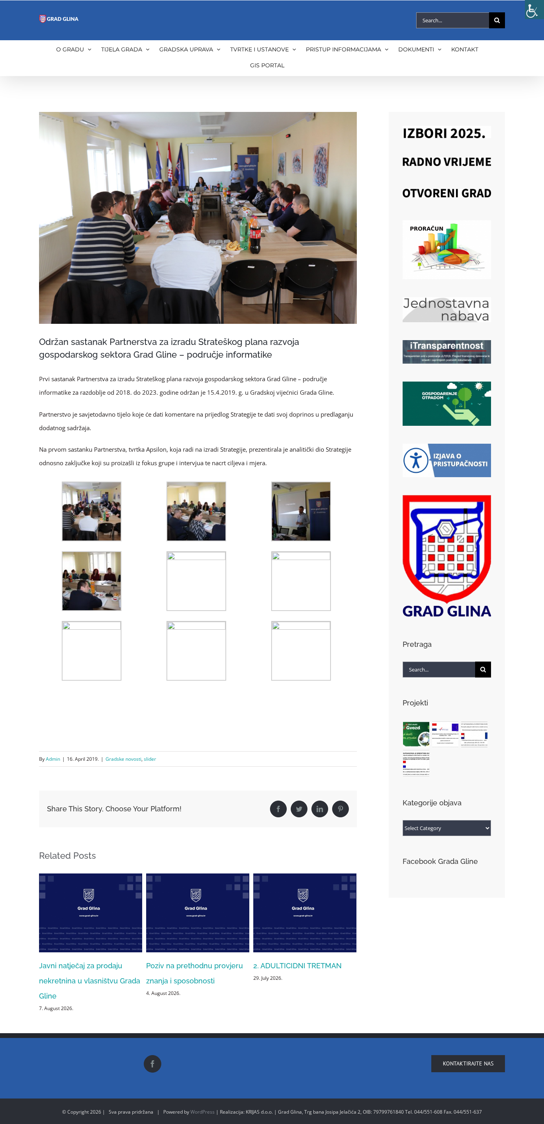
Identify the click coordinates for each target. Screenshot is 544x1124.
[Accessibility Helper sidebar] (534, 9)
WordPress (202, 1111)
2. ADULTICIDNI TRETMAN (190, 965)
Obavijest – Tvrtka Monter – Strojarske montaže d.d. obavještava (299, 980)
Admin (53, 759)
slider (150, 759)
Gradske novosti (123, 759)
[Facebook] (152, 1064)
